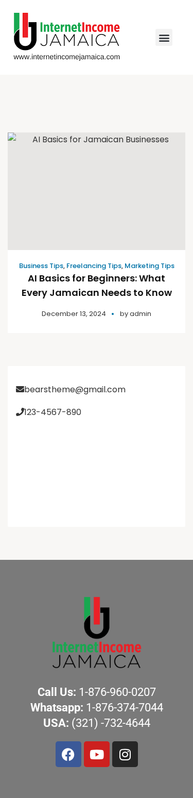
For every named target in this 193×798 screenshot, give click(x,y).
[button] (163, 37)
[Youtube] (97, 754)
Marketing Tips (149, 266)
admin (140, 314)
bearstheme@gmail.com (75, 389)
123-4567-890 (52, 412)
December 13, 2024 (74, 314)
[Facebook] (68, 754)
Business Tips (41, 266)
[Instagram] (125, 754)
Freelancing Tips (93, 266)
